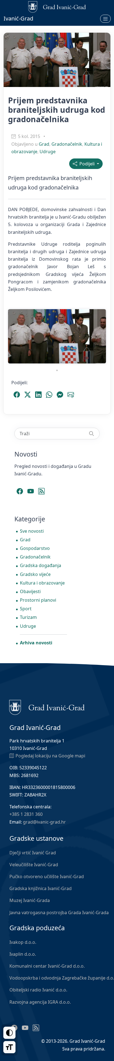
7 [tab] (61, 362)
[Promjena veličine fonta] (9, 1047)
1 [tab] (11, 362)
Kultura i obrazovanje (42, 583)
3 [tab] (28, 362)
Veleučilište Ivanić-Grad (33, 865)
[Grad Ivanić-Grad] (47, 707)
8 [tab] (69, 362)
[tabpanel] (57, 336)
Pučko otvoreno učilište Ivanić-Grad (46, 876)
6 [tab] (53, 362)
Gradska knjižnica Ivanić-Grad (40, 888)
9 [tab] (78, 362)
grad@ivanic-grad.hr (44, 822)
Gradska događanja (40, 565)
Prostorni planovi (38, 600)
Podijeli (86, 164)
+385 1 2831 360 (26, 814)
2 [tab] (19, 362)
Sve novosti (32, 531)
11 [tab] (94, 362)
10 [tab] (86, 362)
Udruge (48, 151)
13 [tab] (57, 370)
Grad (44, 144)
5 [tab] (44, 362)
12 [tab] (102, 362)
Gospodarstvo (35, 548)
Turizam (28, 617)
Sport (26, 609)
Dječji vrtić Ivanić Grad (32, 853)
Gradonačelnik (66, 144)
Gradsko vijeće (35, 574)
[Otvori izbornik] (105, 18)
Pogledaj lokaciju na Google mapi (50, 756)
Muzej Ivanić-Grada (29, 900)
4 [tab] (36, 362)
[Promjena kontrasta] (9, 1033)
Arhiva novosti (36, 643)
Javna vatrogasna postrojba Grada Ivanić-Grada (59, 912)
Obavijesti (30, 591)
